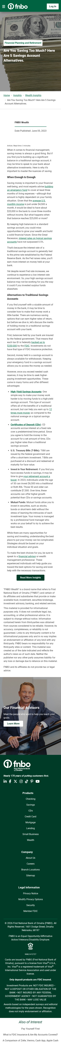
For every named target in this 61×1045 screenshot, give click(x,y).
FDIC (26, 345)
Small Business (31, 834)
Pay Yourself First (30, 1028)
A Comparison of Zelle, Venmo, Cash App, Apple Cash (30, 1040)
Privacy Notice (30, 893)
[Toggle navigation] (3, 6)
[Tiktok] (26, 781)
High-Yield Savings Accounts (26, 391)
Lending (30, 828)
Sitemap (30, 875)
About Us (30, 857)
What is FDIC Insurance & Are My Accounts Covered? (30, 1034)
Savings (30, 804)
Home (7, 95)
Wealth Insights (33, 95)
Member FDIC (30, 911)
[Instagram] (21, 781)
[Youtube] (38, 781)
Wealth (30, 840)
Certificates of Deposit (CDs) (26, 424)
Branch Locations (30, 869)
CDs (30, 810)
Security (30, 905)
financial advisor (27, 556)
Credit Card (30, 816)
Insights (17, 95)
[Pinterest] (31, 781)
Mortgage (30, 822)
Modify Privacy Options (30, 899)
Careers (30, 863)
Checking (30, 799)
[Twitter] (15, 781)
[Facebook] (10, 781)
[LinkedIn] (5, 781)
